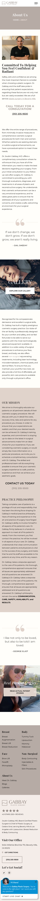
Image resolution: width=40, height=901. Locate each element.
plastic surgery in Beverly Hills (22, 99)
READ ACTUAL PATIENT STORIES (20, 692)
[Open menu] (36, 3)
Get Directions (11, 852)
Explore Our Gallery (20, 291)
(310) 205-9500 (20, 488)
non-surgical (14, 356)
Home (16, 20)
